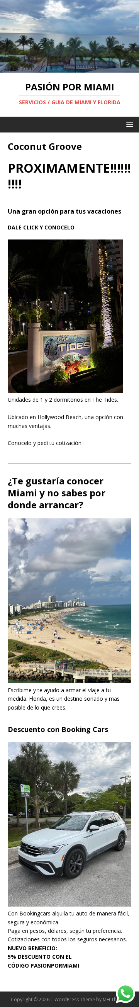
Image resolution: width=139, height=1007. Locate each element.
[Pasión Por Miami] (69, 68)
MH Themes (116, 999)
